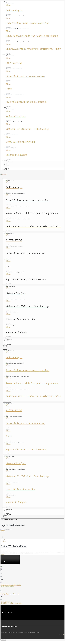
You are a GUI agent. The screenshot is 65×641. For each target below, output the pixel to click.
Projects (7, 163)
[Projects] (1, 583)
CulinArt (5, 1)
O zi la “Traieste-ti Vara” (14, 546)
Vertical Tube (6, 168)
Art (6, 164)
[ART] (1, 591)
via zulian (63, 634)
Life (4, 539)
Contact (5, 169)
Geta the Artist (5, 595)
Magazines (8, 167)
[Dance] (1, 600)
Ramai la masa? (9, 161)
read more (3, 530)
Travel (4, 107)
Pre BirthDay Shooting (7, 586)
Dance (7, 165)
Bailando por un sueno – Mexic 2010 (11, 603)
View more (8, 5)
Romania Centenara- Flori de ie (10, 594)
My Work (5, 160)
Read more (3, 554)
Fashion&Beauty (7, 54)
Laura (8, 550)
